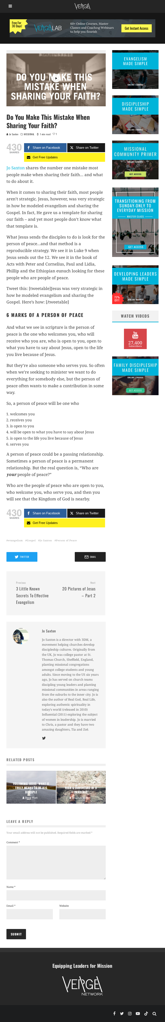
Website (64, 906)
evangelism (15, 540)
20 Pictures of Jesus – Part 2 (79, 589)
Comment (13, 842)
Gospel (31, 540)
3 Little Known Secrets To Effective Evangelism (32, 593)
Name (10, 887)
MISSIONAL (29, 134)
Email (10, 906)
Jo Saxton (13, 134)
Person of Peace (66, 540)
